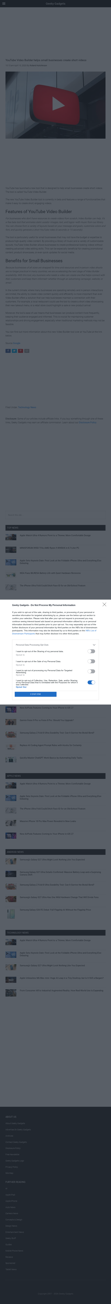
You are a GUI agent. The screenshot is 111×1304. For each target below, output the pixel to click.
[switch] (91, 651)
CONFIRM (35, 694)
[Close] (105, 605)
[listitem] (55, 644)
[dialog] (55, 652)
